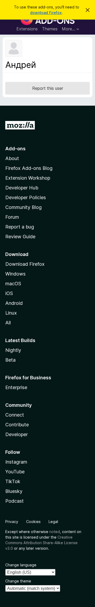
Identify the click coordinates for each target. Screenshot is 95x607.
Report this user (47, 88)
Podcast (14, 501)
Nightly (13, 350)
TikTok (12, 481)
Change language (20, 565)
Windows (15, 274)
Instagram (16, 462)
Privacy (11, 521)
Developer (16, 434)
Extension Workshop (27, 178)
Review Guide (20, 236)
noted (54, 531)
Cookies (33, 521)
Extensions (27, 28)
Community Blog (23, 207)
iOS (9, 293)
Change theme (18, 581)
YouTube (15, 471)
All (8, 322)
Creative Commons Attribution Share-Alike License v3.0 (41, 542)
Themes (50, 28)
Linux (11, 313)
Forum (12, 217)
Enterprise (16, 387)
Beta (10, 360)
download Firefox (46, 12)
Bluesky (13, 491)
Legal (53, 521)
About (12, 158)
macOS (13, 283)
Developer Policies (25, 197)
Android (14, 303)
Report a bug (19, 227)
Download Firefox (25, 264)
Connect (14, 415)
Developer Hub (21, 187)
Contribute (17, 424)
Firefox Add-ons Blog (29, 168)
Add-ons (15, 148)
